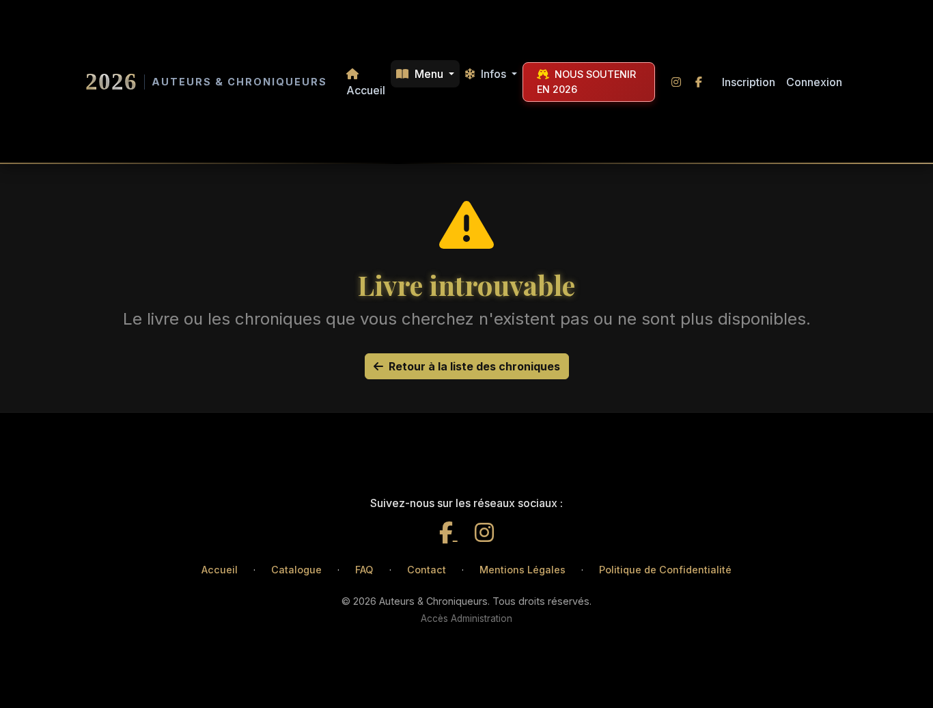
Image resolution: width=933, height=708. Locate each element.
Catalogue (296, 569)
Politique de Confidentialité (665, 569)
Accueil (365, 90)
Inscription (748, 82)
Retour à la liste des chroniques (474, 366)
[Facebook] (448, 532)
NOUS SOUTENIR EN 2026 (586, 81)
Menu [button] (429, 74)
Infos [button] (493, 74)
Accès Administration (466, 618)
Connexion (814, 82)
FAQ (364, 569)
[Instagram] (484, 532)
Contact (426, 569)
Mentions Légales (522, 569)
